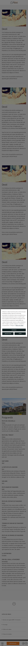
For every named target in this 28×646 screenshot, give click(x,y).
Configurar (14, 330)
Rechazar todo (8, 333)
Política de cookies (19, 325)
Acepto (20, 333)
